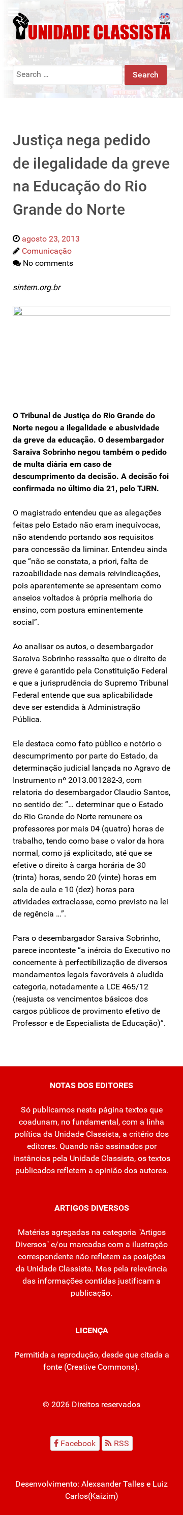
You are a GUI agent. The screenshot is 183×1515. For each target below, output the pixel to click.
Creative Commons (101, 1367)
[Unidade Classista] (91, 25)
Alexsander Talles (112, 1484)
